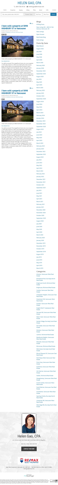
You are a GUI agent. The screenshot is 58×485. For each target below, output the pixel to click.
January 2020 (40, 240)
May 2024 (39, 107)
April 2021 (39, 199)
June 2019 (39, 260)
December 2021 (40, 179)
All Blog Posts (40, 24)
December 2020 (40, 210)
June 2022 (39, 162)
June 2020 (39, 226)
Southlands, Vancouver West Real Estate (14, 32)
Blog (34, 10)
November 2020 (41, 212)
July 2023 (39, 132)
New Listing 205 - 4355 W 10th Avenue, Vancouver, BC (45, 28)
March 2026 (39, 62)
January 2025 (40, 93)
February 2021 (40, 204)
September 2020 (41, 218)
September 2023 (41, 126)
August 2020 (40, 221)
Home (4, 10)
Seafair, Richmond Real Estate (44, 375)
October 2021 (40, 185)
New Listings (40, 31)
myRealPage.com (29, 476)
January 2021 (40, 207)
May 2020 (39, 229)
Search (53, 14)
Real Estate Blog (41, 37)
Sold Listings (40, 40)
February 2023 (40, 146)
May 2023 (39, 137)
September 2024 (41, 99)
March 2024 (39, 112)
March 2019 (39, 268)
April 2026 (39, 60)
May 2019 (39, 262)
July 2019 (39, 257)
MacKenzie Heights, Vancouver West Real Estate (45, 338)
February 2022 (40, 174)
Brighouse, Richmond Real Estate (45, 287)
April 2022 (39, 168)
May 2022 (39, 165)
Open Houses (40, 34)
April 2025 (39, 85)
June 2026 (39, 54)
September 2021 (41, 187)
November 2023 (41, 124)
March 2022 (39, 171)
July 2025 (39, 79)
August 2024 (40, 101)
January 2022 (40, 176)
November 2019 (41, 246)
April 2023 (39, 140)
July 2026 (39, 51)
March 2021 (39, 201)
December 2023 (40, 121)
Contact (54, 10)
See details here (6, 61)
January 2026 (40, 68)
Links (47, 10)
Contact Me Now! (29, 449)
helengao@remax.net (29, 468)
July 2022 (39, 160)
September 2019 (41, 251)
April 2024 (39, 110)
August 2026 (40, 49)
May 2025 (39, 82)
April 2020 (39, 232)
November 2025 (41, 71)
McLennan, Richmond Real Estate (45, 346)
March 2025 (39, 87)
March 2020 (39, 235)
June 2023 (39, 135)
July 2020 (39, 224)
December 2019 (40, 243)
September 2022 (41, 154)
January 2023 (40, 149)
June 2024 (39, 104)
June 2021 (39, 193)
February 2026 (40, 65)
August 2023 (40, 129)
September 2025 (41, 74)
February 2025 (40, 90)
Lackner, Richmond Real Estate (45, 334)
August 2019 (40, 254)
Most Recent (40, 46)
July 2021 (39, 190)
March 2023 (39, 143)
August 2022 (40, 157)
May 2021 (39, 196)
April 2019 (39, 265)
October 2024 (40, 96)
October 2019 (40, 249)
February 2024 (40, 115)
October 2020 (40, 215)
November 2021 (41, 182)
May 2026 (39, 57)
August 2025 (40, 76)
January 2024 (40, 118)
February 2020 (40, 237)
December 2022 (40, 151)
